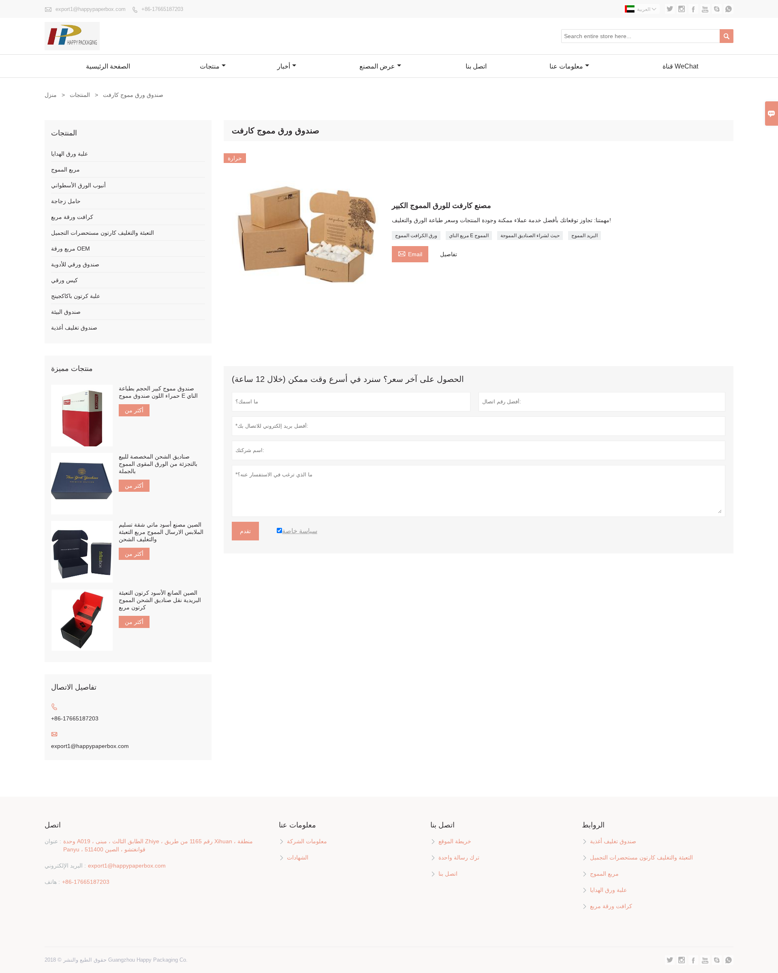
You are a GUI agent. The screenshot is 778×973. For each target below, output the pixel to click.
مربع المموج (65, 169)
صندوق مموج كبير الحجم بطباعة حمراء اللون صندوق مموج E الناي (158, 392)
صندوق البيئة (66, 312)
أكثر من (134, 410)
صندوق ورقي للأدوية (75, 264)
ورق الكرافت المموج (416, 235)
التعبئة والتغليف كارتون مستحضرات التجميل (102, 232)
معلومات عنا (566, 66)
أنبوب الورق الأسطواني (78, 185)
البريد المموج (584, 235)
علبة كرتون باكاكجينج (75, 296)
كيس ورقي (64, 280)
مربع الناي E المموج (469, 235)
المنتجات (80, 95)
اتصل (53, 825)
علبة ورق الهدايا (69, 153)
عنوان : (53, 841)
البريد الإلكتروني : (65, 865)
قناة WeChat (680, 66)
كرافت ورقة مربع (72, 217)
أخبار (283, 66)
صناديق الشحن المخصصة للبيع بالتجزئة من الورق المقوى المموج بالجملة (158, 463)
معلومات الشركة (307, 841)
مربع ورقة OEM (70, 248)
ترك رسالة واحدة (458, 857)
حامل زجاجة (66, 201)
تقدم (245, 531)
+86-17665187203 (162, 9)
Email (410, 253)
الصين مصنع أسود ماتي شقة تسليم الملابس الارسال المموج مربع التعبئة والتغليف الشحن (161, 531)
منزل (51, 95)
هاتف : (52, 882)
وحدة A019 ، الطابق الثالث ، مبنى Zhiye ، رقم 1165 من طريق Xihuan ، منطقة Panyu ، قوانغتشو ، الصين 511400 (158, 845)
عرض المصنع (377, 66)
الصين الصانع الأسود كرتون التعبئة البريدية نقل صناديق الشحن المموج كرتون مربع (160, 600)
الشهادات (297, 857)
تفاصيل (448, 254)
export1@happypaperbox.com (91, 9)
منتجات (210, 66)
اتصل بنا (476, 66)
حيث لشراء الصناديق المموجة (530, 235)
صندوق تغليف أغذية (74, 327)
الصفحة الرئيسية (108, 66)
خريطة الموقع (454, 841)
